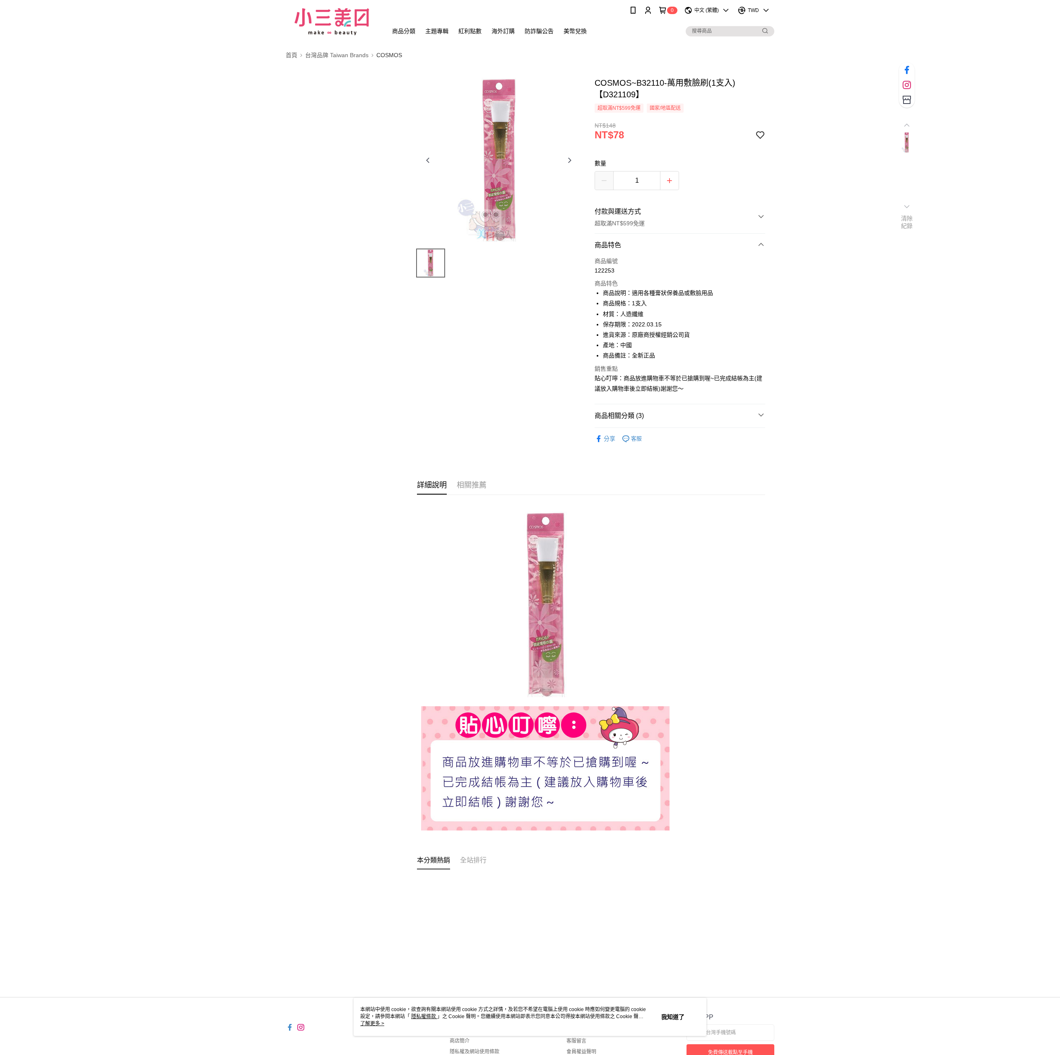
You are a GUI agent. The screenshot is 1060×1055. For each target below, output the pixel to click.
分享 (609, 438)
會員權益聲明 (581, 1052)
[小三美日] (332, 21)
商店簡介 (460, 1041)
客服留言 (576, 1041)
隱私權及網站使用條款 (474, 1052)
